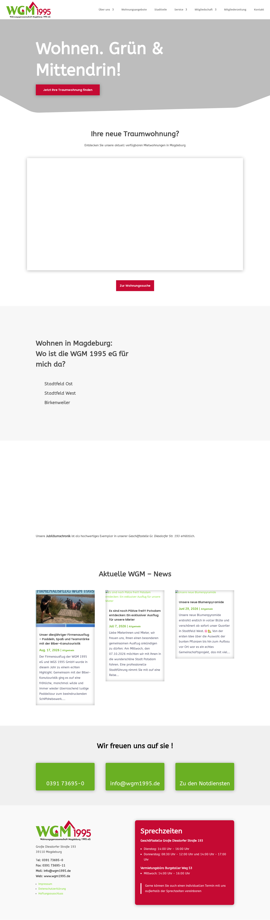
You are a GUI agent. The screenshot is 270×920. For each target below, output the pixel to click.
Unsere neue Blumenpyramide (201, 602)
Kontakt (259, 9)
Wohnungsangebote (134, 9)
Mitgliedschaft (204, 9)
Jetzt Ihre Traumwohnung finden (67, 90)
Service (178, 9)
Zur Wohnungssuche (135, 286)
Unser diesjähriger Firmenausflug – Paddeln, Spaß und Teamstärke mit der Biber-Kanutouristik (64, 639)
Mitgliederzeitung (235, 9)
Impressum (45, 884)
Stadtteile (160, 9)
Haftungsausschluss (50, 893)
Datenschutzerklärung (52, 888)
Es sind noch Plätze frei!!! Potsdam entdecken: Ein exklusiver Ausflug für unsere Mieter (135, 615)
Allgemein (68, 650)
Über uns (104, 9)
